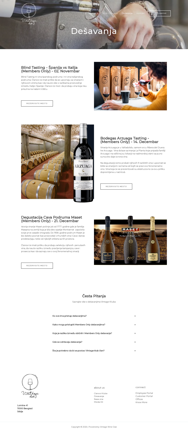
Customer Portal (144, 396)
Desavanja (99, 396)
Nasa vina (98, 399)
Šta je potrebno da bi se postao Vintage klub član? (78, 350)
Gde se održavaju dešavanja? (67, 342)
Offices (139, 399)
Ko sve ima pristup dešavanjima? (69, 316)
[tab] (94, 316)
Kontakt (140, 13)
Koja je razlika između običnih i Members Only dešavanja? (82, 333)
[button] (37, 103)
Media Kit (98, 402)
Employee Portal (144, 393)
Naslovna (93, 13)
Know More (141, 402)
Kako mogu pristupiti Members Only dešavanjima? (78, 324)
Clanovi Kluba (100, 393)
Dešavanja (127, 13)
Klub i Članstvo (110, 13)
